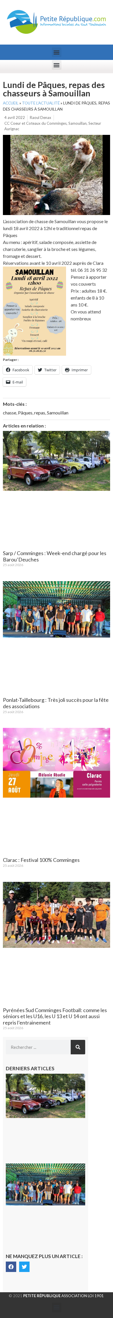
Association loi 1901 (63, 1295)
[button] (56, 52)
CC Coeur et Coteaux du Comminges (35, 123)
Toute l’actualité (41, 103)
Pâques (25, 412)
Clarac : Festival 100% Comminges (41, 860)
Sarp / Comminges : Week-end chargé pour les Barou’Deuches (54, 556)
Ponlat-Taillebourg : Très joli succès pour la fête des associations (56, 703)
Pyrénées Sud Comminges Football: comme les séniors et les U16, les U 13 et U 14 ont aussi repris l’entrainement (55, 1016)
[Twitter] (24, 1267)
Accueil (11, 103)
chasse (9, 412)
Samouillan (77, 123)
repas (39, 412)
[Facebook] (11, 1267)
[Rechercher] (78, 1047)
